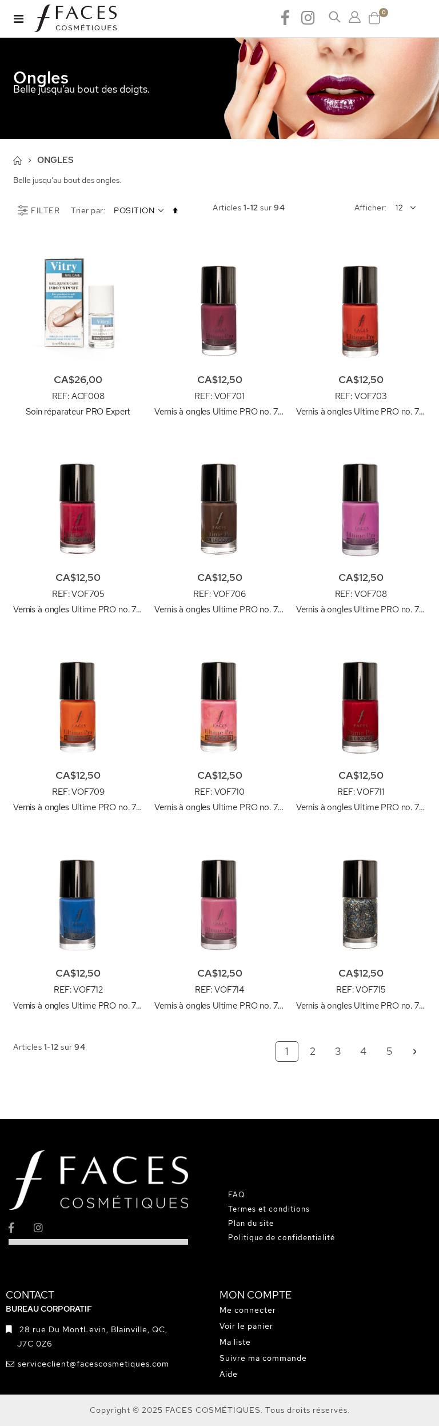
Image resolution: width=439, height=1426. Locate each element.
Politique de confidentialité (281, 1237)
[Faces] (90, 18)
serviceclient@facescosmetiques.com (93, 1364)
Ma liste (235, 1342)
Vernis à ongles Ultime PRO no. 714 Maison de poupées (219, 1005)
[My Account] (354, 17)
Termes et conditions (269, 1209)
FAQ (236, 1195)
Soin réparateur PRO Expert (78, 411)
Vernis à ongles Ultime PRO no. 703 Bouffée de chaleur (361, 411)
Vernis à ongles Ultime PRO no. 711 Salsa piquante (361, 807)
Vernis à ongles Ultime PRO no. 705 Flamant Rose (78, 609)
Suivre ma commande (263, 1358)
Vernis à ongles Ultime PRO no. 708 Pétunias (361, 609)
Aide (229, 1374)
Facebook (285, 17)
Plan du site (251, 1223)
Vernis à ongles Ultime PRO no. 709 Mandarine (78, 807)
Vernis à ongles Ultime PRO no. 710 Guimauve (219, 807)
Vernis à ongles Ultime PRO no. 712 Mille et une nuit (78, 1005)
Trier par (87, 210)
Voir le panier (246, 1326)
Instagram (308, 17)
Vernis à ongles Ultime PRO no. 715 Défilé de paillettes (361, 1005)
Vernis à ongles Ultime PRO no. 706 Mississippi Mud (219, 609)
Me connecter (248, 1310)
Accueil (17, 160)
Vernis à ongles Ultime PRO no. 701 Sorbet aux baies (219, 411)
